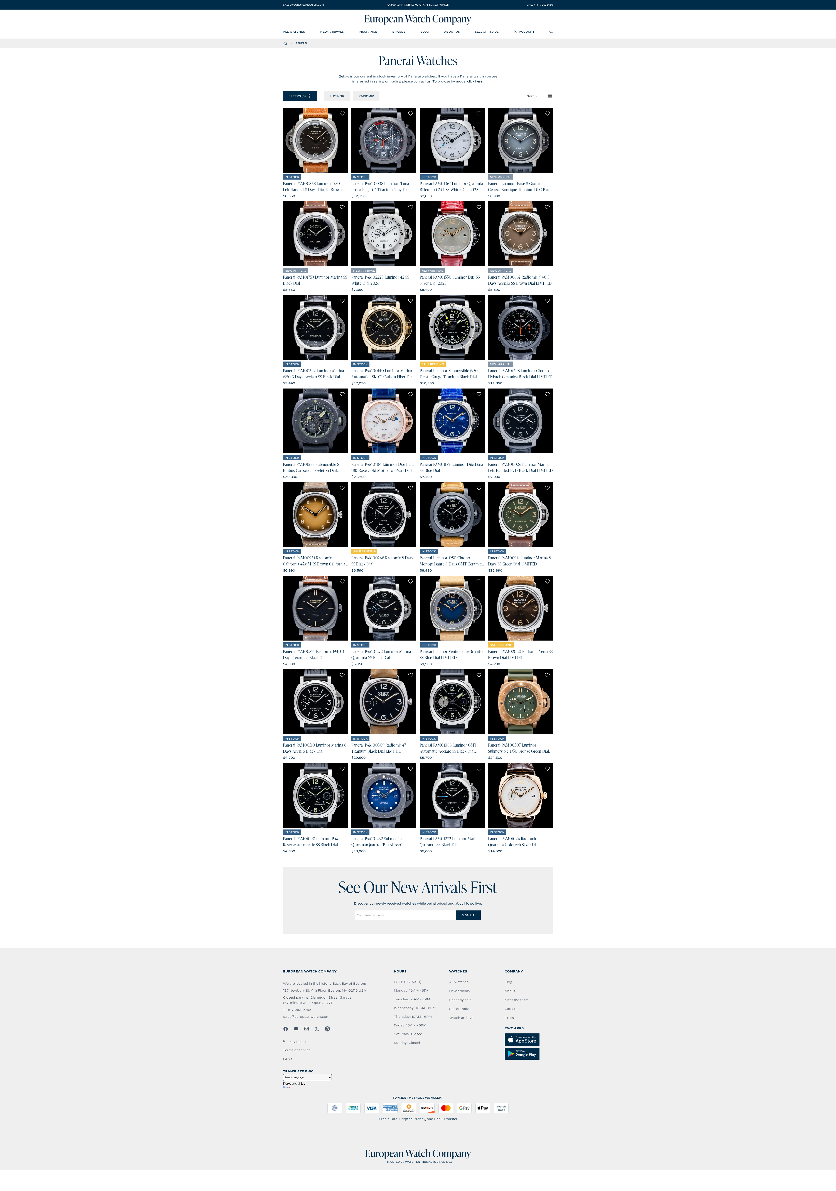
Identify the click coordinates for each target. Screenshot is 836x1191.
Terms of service (296, 1050)
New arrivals (459, 991)
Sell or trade (459, 1009)
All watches (459, 982)
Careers (511, 1009)
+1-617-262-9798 (297, 1009)
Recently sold (460, 1000)
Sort (530, 96)
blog (424, 31)
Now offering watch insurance (418, 5)
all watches (294, 31)
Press (509, 1017)
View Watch (315, 140)
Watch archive (461, 1017)
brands (398, 31)
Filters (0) (297, 96)
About (510, 991)
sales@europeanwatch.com (303, 4)
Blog (508, 982)
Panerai (301, 43)
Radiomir (366, 96)
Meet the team (517, 1000)
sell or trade (487, 31)
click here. (475, 81)
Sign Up (468, 915)
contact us (422, 81)
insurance (368, 31)
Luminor (337, 96)
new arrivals (332, 31)
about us (452, 31)
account (526, 31)
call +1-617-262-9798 (540, 4)
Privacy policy (294, 1041)
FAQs (287, 1059)
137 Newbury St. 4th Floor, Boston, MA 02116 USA (324, 990)
